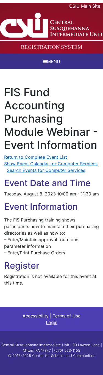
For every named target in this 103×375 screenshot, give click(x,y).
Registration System (51, 47)
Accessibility (36, 316)
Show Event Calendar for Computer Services (51, 163)
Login (51, 322)
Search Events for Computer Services (46, 170)
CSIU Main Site (84, 6)
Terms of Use (66, 316)
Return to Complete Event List (35, 157)
